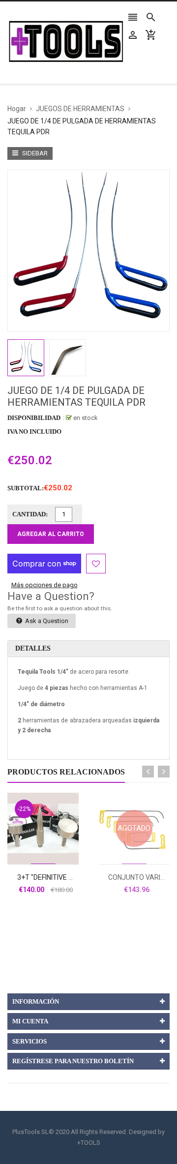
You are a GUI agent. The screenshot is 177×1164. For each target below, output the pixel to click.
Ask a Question (46, 621)
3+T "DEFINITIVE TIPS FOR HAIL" (66, 877)
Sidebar (34, 153)
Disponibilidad (33, 417)
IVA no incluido (34, 431)
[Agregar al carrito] (54, 859)
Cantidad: (30, 514)
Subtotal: (25, 488)
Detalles (33, 648)
